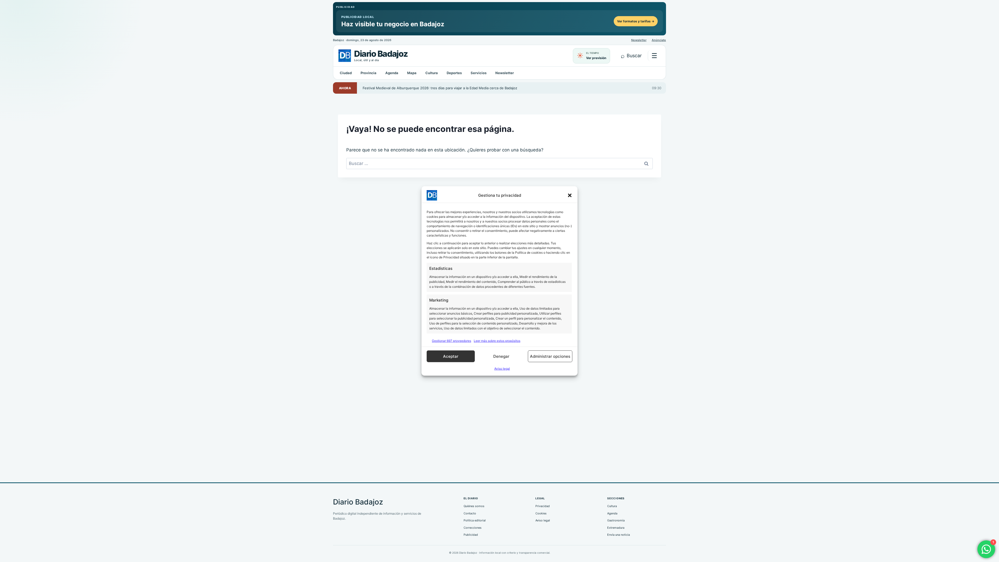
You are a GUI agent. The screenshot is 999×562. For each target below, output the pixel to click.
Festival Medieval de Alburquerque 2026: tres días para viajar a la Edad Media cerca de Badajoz (440, 88)
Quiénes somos (474, 506)
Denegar (501, 356)
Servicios (478, 73)
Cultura (431, 73)
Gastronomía (616, 520)
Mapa (412, 73)
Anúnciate (659, 40)
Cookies (541, 513)
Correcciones (473, 527)
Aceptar (450, 356)
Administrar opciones (550, 356)
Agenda (391, 73)
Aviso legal (502, 369)
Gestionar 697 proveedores (451, 341)
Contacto (470, 513)
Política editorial (475, 520)
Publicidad (471, 535)
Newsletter (638, 40)
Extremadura (615, 527)
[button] (569, 195)
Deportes (454, 73)
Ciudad (346, 73)
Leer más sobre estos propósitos (497, 341)
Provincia (368, 73)
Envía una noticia (618, 535)
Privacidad (542, 506)
